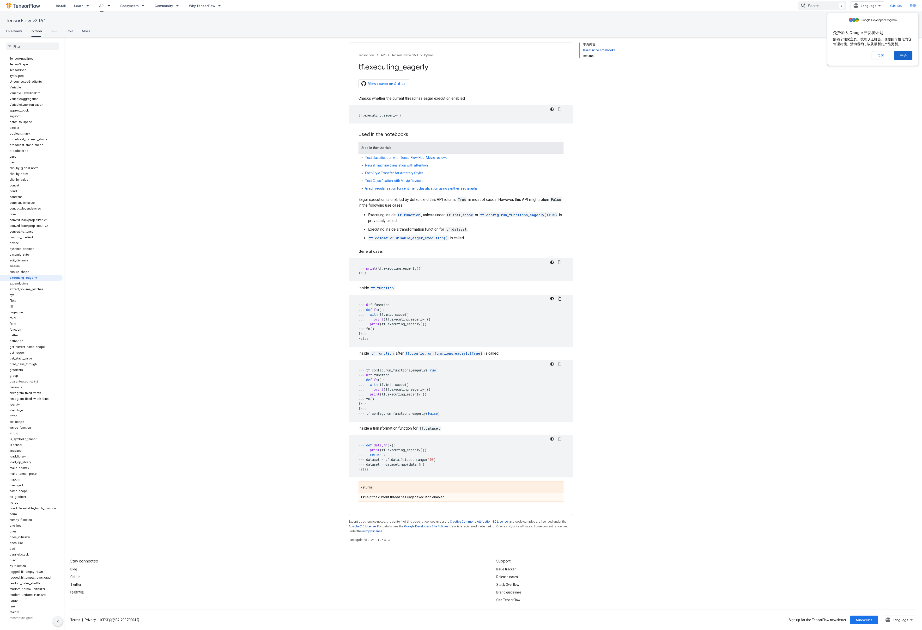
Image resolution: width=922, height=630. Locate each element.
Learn (78, 6)
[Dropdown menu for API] (110, 6)
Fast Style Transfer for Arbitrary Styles (394, 173)
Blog (73, 569)
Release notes (507, 577)
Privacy (90, 620)
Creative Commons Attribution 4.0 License (479, 521)
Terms (75, 620)
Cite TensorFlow (508, 600)
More (86, 31)
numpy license (372, 531)
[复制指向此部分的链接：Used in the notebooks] (413, 135)
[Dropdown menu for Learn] (89, 6)
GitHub (896, 6)
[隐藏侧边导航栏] (58, 621)
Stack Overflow (507, 585)
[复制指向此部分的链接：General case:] (387, 251)
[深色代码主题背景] (552, 109)
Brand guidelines (509, 592)
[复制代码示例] (560, 109)
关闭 (881, 56)
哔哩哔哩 (77, 592)
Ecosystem (129, 6)
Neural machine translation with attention (396, 165)
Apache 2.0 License (362, 526)
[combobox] (822, 5)
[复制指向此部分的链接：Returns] (377, 487)
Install (61, 6)
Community (163, 6)
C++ (53, 31)
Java (69, 31)
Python (36, 31)
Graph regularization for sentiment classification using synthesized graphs (421, 188)
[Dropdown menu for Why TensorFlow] (221, 6)
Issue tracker (506, 569)
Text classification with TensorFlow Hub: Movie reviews (406, 158)
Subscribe (864, 620)
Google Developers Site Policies (426, 526)
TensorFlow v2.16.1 (26, 21)
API (101, 6)
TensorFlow (366, 55)
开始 (903, 55)
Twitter (75, 585)
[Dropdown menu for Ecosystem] (144, 6)
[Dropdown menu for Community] (179, 6)
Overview (14, 31)
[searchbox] (32, 46)
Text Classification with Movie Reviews (394, 181)
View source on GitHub (387, 83)
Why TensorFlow (202, 6)
